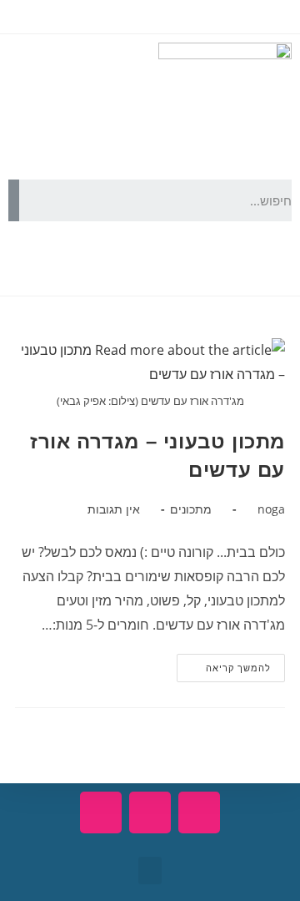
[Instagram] (181, 259)
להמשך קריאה (224, 664)
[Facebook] (271, 259)
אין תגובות (114, 509)
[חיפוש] (13, 200)
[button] (150, 870)
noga (271, 509)
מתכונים (191, 509)
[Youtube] (226, 259)
